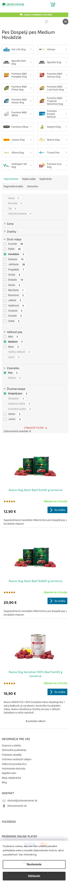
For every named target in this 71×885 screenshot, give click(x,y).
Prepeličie (16, 269)
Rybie (14, 248)
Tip (12, 208)
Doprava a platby (11, 745)
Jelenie (14, 300)
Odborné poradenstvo (14, 764)
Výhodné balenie (19, 213)
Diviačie (15, 279)
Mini (13, 336)
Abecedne (32, 186)
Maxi (13, 346)
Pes (12, 372)
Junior (14, 419)
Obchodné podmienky (14, 750)
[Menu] (65, 21)
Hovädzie (16, 254)
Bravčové (16, 295)
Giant (13, 357)
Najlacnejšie (29, 178)
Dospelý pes (17, 393)
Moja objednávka (11, 777)
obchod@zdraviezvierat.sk (22, 800)
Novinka (15, 203)
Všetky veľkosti (19, 351)
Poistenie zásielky (12, 754)
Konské (14, 315)
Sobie (13, 321)
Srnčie (14, 274)
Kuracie (15, 243)
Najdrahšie (46, 178)
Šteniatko (16, 398)
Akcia (13, 198)
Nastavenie (34, 864)
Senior (14, 414)
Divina (14, 285)
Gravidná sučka (19, 408)
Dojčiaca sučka (19, 403)
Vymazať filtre (34, 427)
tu (36, 854)
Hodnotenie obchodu (13, 768)
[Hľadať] (46, 21)
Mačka (14, 377)
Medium (15, 341)
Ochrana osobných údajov (16, 759)
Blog (4, 782)
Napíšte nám (9, 773)
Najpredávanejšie (13, 186)
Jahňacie (16, 264)
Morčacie (15, 290)
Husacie (15, 310)
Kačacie (15, 259)
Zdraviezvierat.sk (17, 805)
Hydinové (16, 305)
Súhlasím (34, 876)
